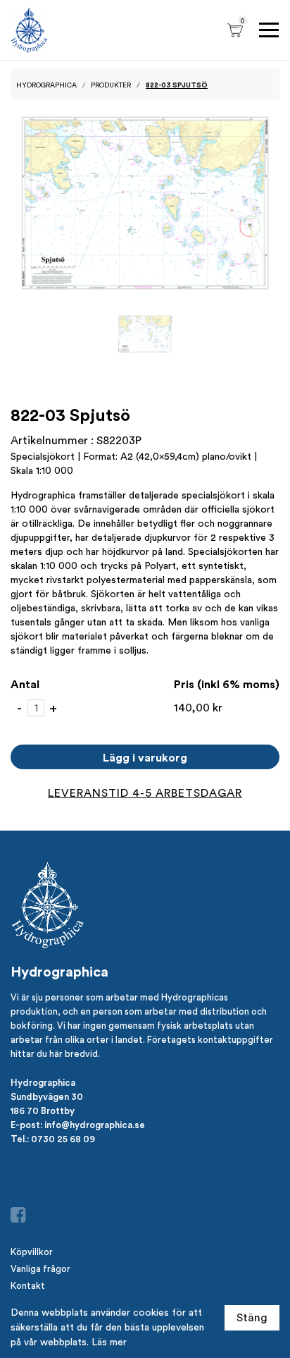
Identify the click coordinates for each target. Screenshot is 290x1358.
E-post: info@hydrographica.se (78, 1124)
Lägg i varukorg (145, 757)
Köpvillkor (32, 1252)
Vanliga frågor (40, 1269)
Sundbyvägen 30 (47, 1096)
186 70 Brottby (43, 1110)
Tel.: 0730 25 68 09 (53, 1138)
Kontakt (28, 1285)
